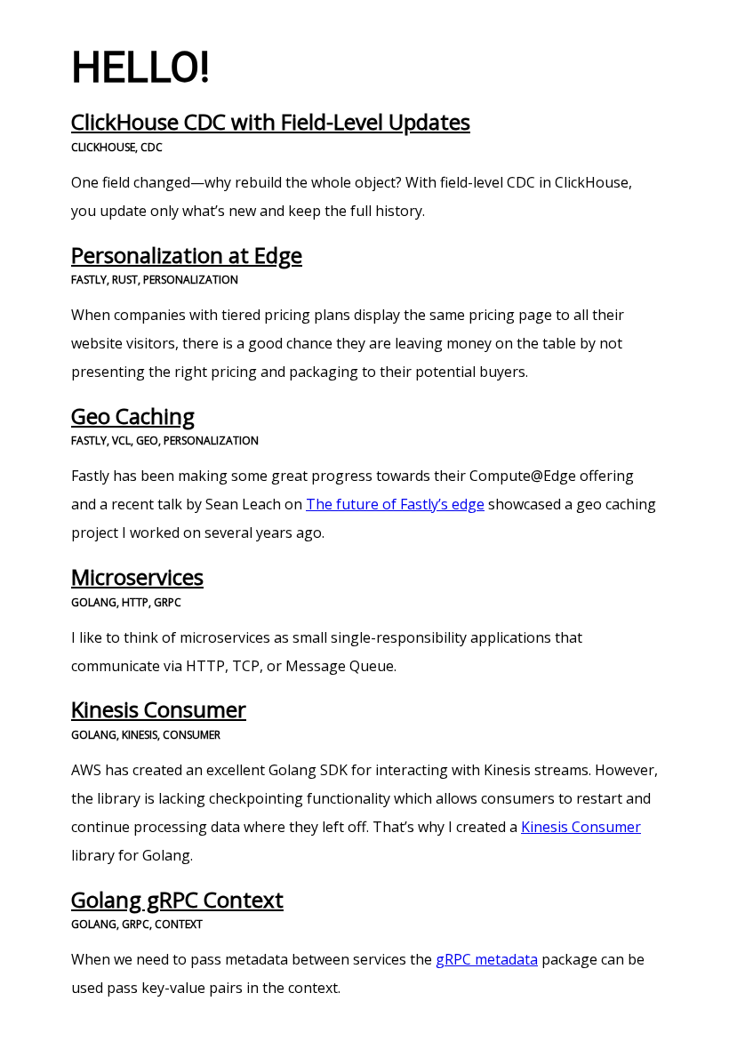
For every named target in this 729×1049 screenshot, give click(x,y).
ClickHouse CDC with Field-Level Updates (270, 121)
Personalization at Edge (186, 254)
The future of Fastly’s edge (395, 504)
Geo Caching (133, 415)
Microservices (137, 576)
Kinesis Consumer (158, 709)
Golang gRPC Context (177, 899)
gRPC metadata (487, 959)
